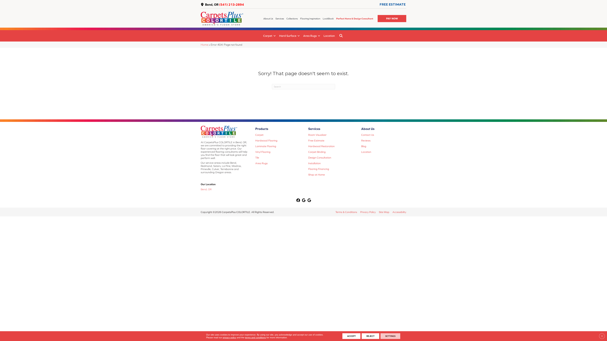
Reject (370, 336)
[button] (392, 18)
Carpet (267, 35)
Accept (351, 336)
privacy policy (229, 337)
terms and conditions (255, 337)
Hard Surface (287, 35)
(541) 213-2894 (231, 4)
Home (204, 44)
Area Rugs (310, 35)
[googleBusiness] (304, 200)
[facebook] (298, 200)
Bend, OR (211, 4)
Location (329, 35)
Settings (390, 336)
